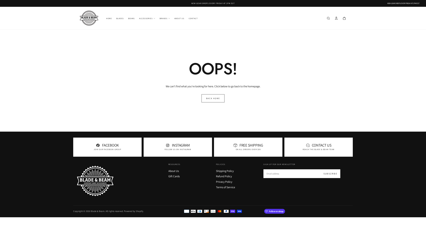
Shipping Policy (225, 171)
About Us (179, 18)
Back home (213, 98)
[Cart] (344, 18)
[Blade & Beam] (95, 180)
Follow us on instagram (178, 149)
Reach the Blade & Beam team (318, 149)
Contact (193, 18)
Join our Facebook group (107, 149)
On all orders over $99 (248, 149)
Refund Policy (224, 176)
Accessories (146, 18)
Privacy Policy (224, 182)
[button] (328, 18)
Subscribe (330, 173)
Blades (120, 18)
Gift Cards (174, 176)
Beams (131, 18)
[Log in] (336, 18)
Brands (163, 18)
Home (109, 18)
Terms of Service (225, 187)
